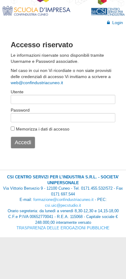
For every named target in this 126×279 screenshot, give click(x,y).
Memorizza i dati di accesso (42, 129)
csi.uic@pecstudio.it (63, 205)
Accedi (23, 142)
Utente (17, 91)
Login (116, 22)
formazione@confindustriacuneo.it (63, 199)
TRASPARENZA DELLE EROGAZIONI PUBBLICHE (63, 228)
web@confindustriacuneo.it (37, 82)
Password (19, 110)
